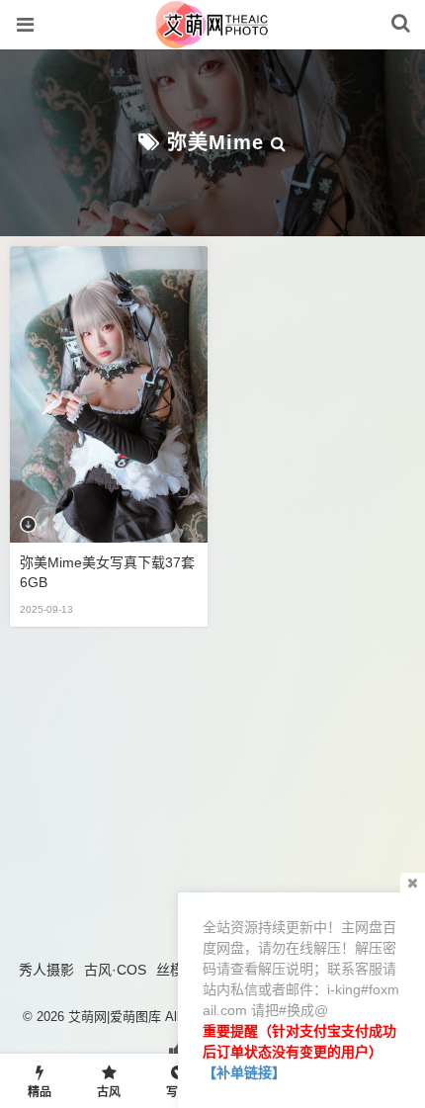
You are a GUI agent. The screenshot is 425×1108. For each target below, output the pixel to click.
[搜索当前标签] (279, 142)
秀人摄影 (46, 970)
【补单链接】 (244, 1072)
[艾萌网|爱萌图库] (213, 38)
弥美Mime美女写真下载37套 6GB (107, 572)
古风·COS (115, 970)
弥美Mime (215, 142)
